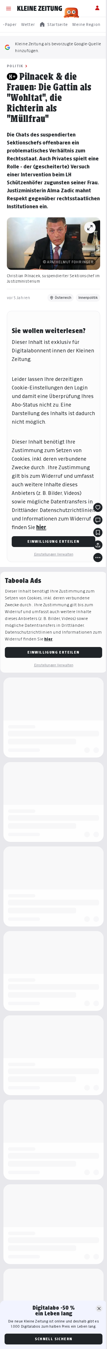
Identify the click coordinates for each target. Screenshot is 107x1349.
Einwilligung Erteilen (53, 541)
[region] (53, 24)
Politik (15, 66)
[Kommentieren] (97, 520)
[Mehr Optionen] (97, 557)
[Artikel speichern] (97, 532)
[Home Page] (39, 8)
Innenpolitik (88, 297)
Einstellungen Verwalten (53, 554)
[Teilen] (97, 545)
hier (41, 527)
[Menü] (9, 9)
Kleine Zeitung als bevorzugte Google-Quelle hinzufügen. (58, 47)
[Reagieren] (97, 507)
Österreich (63, 297)
